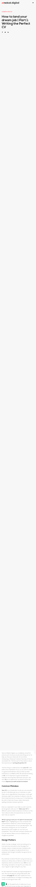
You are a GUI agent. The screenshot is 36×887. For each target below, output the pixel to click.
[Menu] (33, 2)
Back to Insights (9, 9)
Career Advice (7, 11)
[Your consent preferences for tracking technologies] (6, 884)
